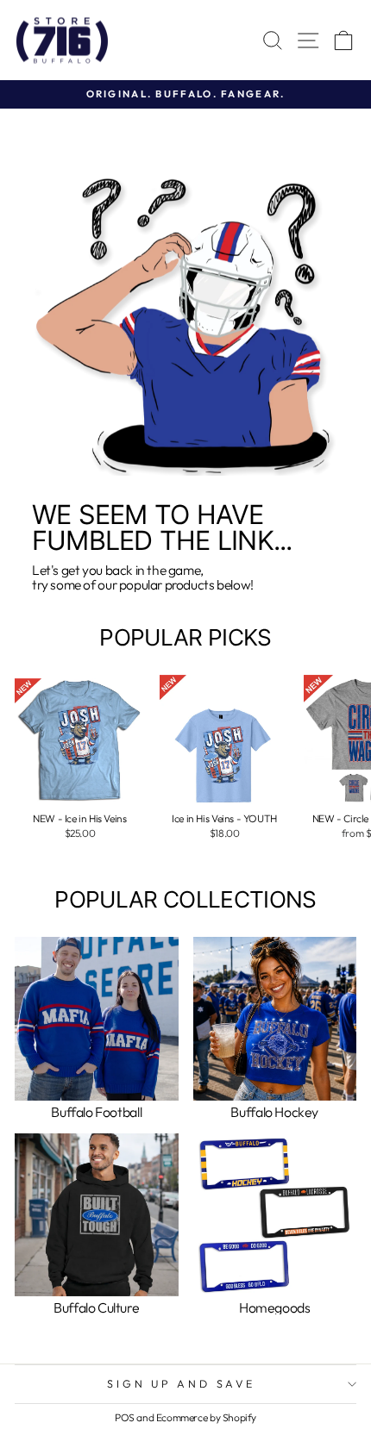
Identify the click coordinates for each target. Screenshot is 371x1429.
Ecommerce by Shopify (206, 1417)
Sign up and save (181, 1383)
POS (125, 1417)
